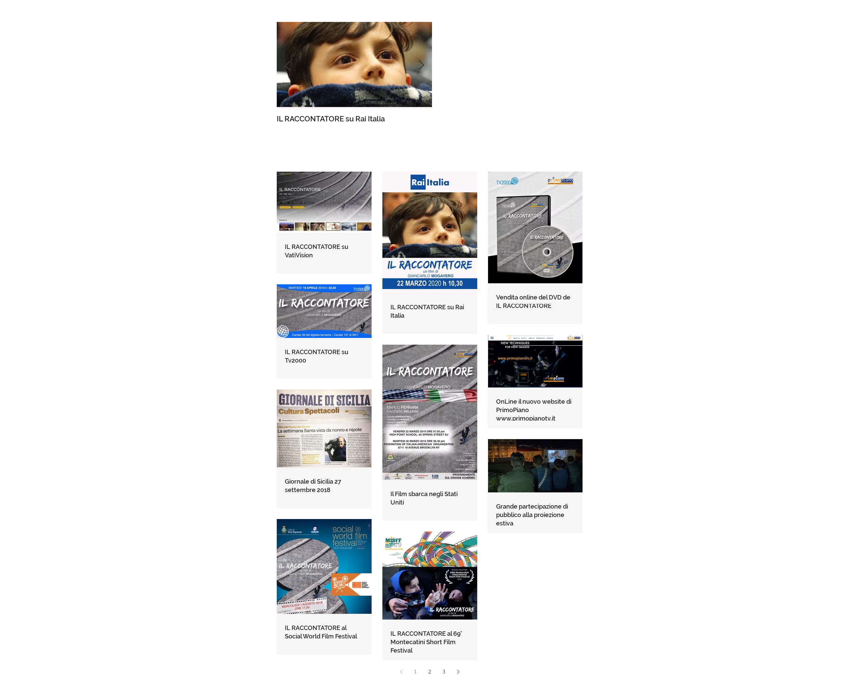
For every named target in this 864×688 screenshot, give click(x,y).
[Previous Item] (288, 65)
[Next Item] (421, 65)
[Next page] (458, 672)
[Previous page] (401, 672)
